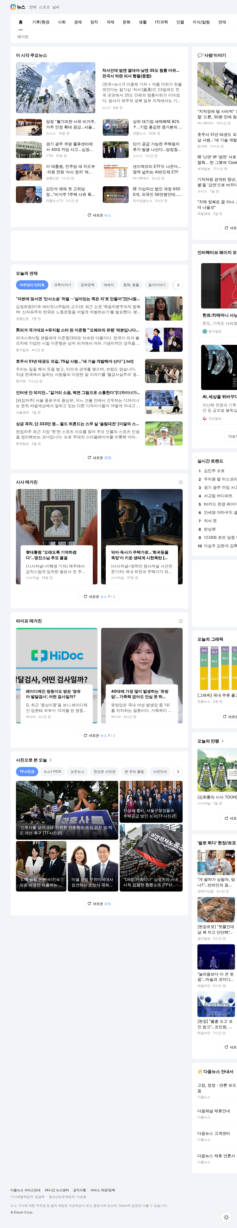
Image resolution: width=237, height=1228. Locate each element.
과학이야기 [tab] (62, 285)
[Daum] (13, 7)
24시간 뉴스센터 (57, 1190)
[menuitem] (20, 22)
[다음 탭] (178, 285)
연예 (33, 7)
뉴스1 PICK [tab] (52, 771)
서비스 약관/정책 (102, 1190)
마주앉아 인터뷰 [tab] (32, 285)
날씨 (56, 7)
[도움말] (180, 482)
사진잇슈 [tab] (160, 771)
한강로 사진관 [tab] (104, 771)
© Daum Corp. (21, 1212)
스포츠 (44, 7)
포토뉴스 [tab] (77, 771)
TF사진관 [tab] (27, 771)
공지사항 (79, 1190)
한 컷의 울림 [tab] (134, 771)
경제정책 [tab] (87, 285)
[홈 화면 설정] (226, 1217)
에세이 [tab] (109, 285)
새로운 (102, 215)
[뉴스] (21, 7)
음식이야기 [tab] (157, 285)
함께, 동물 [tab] (131, 285)
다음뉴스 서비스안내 (25, 1190)
